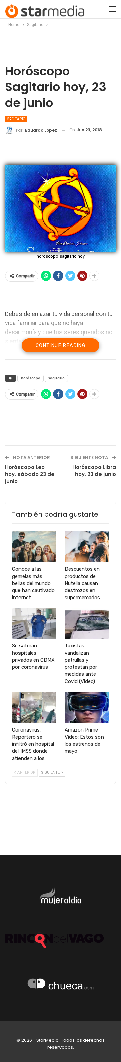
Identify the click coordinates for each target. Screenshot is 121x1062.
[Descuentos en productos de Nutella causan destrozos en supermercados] (87, 546)
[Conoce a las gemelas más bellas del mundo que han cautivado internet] (34, 546)
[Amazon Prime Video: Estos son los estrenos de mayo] (87, 707)
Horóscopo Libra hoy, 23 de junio (94, 470)
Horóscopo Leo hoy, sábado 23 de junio (29, 474)
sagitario (56, 378)
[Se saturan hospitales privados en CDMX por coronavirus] (34, 623)
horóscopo (30, 378)
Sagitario (16, 119)
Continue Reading (60, 345)
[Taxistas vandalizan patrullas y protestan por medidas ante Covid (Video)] (87, 623)
